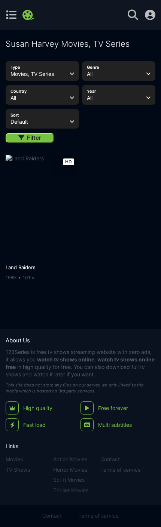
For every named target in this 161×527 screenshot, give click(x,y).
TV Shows (18, 469)
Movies (14, 459)
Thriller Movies (70, 490)
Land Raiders (21, 267)
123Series (18, 352)
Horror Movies (70, 469)
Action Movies (70, 459)
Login (150, 15)
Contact (110, 459)
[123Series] (29, 15)
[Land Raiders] (41, 208)
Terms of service (120, 469)
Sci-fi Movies (69, 480)
